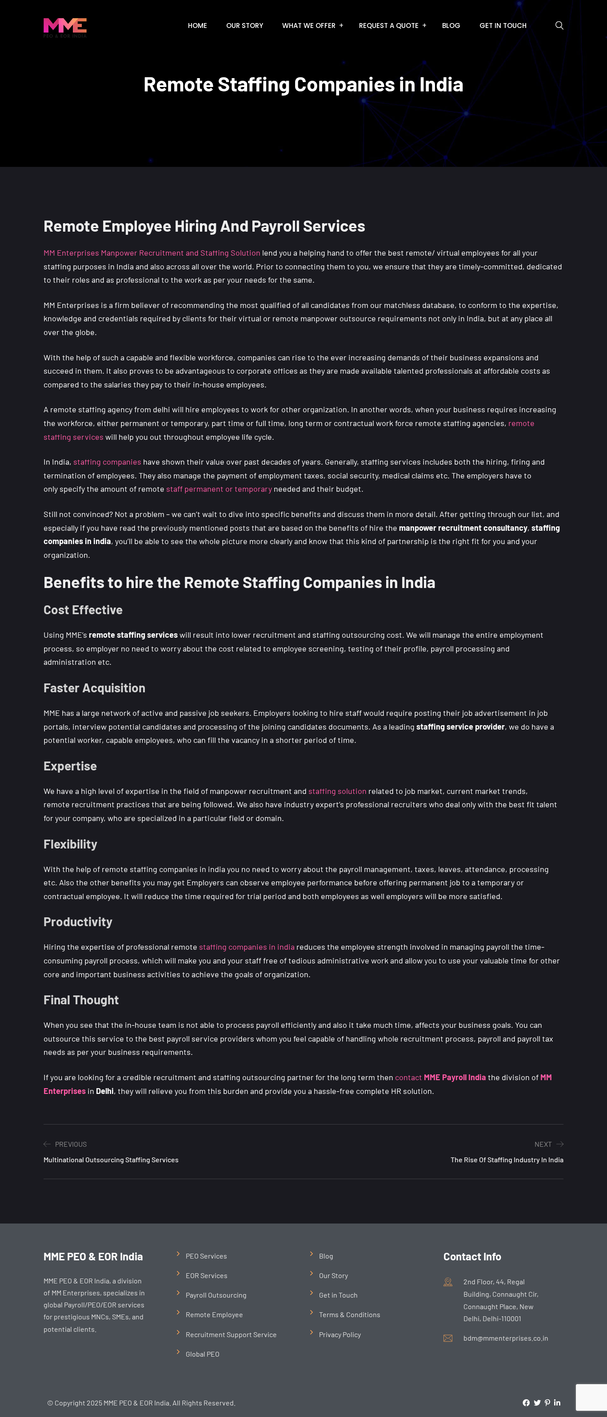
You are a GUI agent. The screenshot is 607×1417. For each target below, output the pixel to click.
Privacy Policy (340, 1334)
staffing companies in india (247, 946)
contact (440, 1077)
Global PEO (203, 1354)
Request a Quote (389, 25)
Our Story (244, 25)
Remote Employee (214, 1314)
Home (197, 25)
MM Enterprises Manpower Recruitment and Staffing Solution (152, 252)
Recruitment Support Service (231, 1334)
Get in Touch (503, 25)
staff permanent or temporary (219, 488)
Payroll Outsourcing (216, 1295)
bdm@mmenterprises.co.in (505, 1338)
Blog (451, 25)
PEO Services (206, 1255)
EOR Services (207, 1275)
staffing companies (107, 461)
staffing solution (337, 791)
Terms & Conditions (349, 1314)
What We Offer (308, 25)
